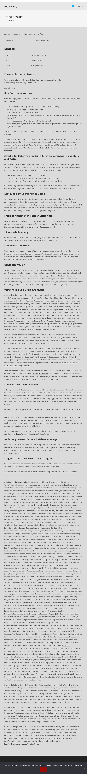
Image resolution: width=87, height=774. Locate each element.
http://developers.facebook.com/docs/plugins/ (24, 625)
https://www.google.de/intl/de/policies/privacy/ (33, 434)
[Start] (4, 20)
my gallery (10, 6)
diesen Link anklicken (40, 373)
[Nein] (84, 768)
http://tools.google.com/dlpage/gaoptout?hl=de (21, 744)
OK (43, 769)
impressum (11, 20)
